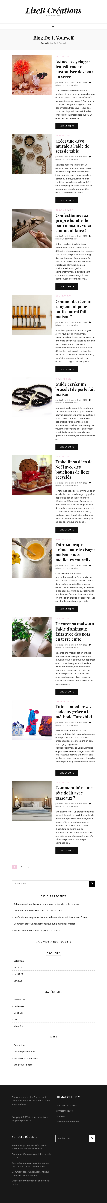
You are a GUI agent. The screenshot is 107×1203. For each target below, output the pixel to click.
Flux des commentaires (26, 1058)
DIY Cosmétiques (64, 1110)
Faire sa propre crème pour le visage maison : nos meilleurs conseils (75, 552)
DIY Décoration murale (67, 1121)
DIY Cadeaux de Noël (65, 1105)
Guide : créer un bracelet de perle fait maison (75, 389)
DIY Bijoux (60, 1116)
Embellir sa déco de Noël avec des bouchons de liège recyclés (74, 469)
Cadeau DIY (62, 701)
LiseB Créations (53, 10)
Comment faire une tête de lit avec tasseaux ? (74, 793)
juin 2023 (18, 967)
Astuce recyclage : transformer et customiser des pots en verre (74, 69)
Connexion (19, 1045)
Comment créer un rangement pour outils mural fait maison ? (73, 308)
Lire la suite (67, 126)
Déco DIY (60, 56)
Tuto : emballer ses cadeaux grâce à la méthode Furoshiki (73, 711)
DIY (69, 56)
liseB (61, 82)
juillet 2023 (19, 960)
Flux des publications (24, 1051)
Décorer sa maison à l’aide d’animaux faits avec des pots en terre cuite (74, 631)
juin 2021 (18, 980)
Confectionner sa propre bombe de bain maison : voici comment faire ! (73, 222)
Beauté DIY (61, 209)
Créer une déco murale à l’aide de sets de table (72, 146)
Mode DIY (65, 378)
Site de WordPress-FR (25, 1064)
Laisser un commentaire (66, 85)
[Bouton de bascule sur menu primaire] (53, 26)
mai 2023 (18, 974)
